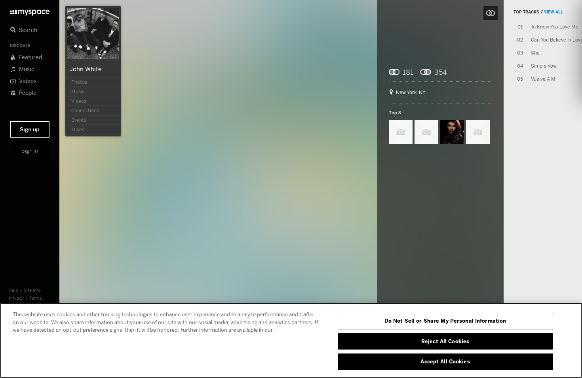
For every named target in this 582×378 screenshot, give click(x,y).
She (535, 52)
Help (13, 290)
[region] (291, 340)
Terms (35, 298)
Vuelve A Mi (544, 79)
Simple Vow (544, 65)
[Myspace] (29, 10)
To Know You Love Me (554, 26)
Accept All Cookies (445, 361)
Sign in (29, 150)
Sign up (30, 129)
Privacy (16, 298)
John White (85, 69)
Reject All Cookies (445, 341)
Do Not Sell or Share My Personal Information (445, 320)
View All (553, 12)
